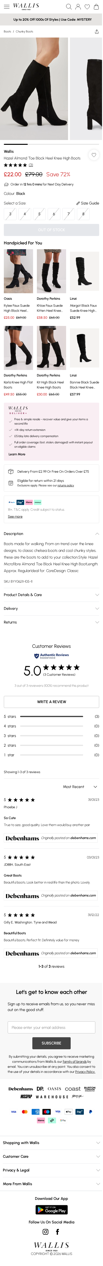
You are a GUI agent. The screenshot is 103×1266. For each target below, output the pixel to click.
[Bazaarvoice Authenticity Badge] (51, 656)
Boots (7, 31)
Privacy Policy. (85, 1072)
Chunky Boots (24, 31)
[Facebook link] (57, 1232)
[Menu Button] (7, 7)
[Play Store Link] (51, 1210)
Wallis (9, 151)
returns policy (65, 485)
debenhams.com (83, 838)
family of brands (75, 1062)
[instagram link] (45, 1232)
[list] (51, 91)
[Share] (96, 31)
